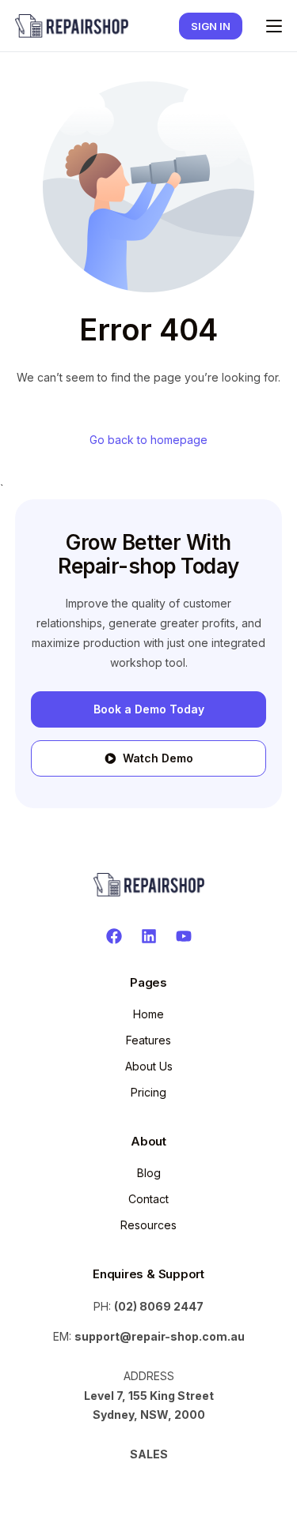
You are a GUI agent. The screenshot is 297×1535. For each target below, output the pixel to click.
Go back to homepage (148, 439)
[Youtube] (184, 936)
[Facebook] (114, 936)
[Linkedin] (149, 936)
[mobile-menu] (270, 26)
